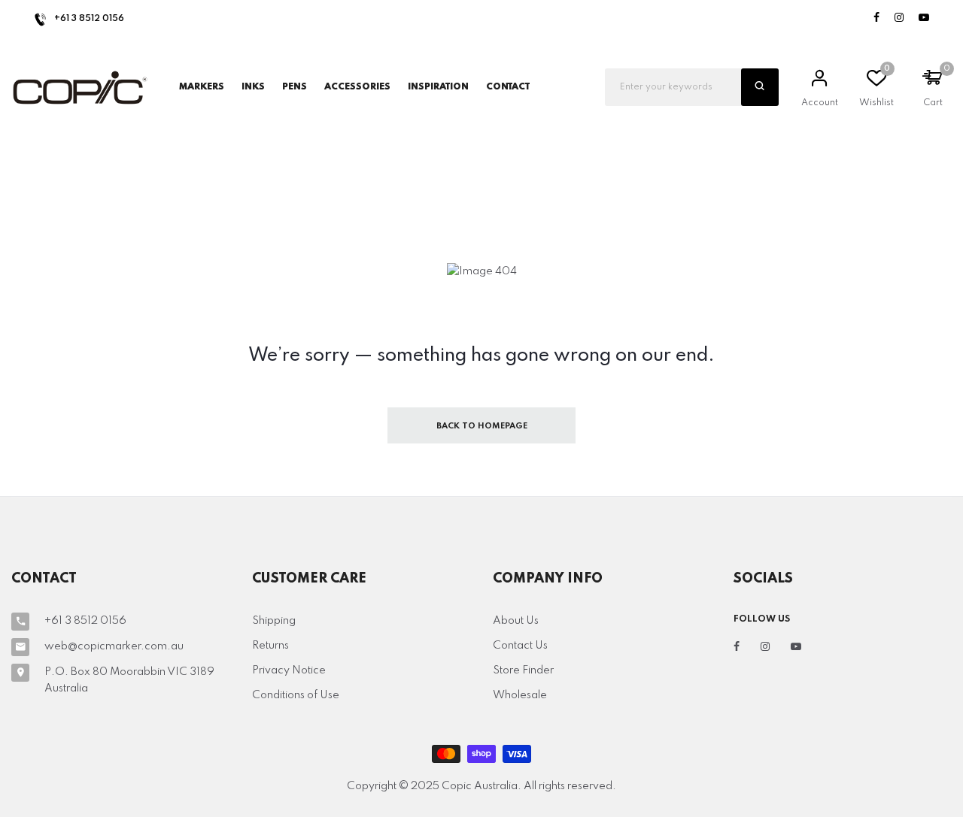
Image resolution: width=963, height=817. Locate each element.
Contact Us (520, 645)
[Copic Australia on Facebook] (876, 18)
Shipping (274, 621)
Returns (270, 645)
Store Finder (523, 670)
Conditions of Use (295, 695)
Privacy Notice (289, 670)
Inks (253, 87)
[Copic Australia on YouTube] (924, 18)
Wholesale (520, 695)
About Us (516, 621)
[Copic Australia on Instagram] (899, 18)
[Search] (760, 87)
